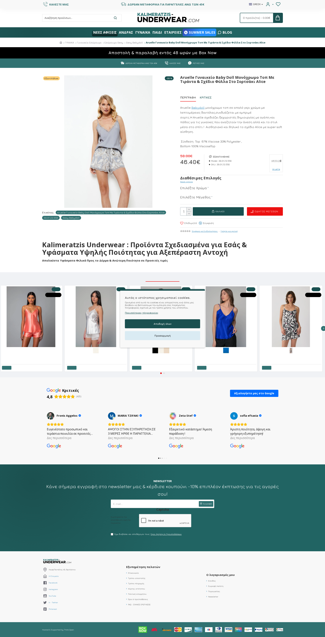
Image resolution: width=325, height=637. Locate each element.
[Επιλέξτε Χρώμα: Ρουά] (227, 350)
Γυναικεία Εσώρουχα (89, 42)
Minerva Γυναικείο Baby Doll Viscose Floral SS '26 (286, 356)
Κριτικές (206, 97)
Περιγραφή (188, 97)
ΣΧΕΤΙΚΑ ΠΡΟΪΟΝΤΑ (162, 277)
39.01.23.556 (51, 217)
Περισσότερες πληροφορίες (141, 313)
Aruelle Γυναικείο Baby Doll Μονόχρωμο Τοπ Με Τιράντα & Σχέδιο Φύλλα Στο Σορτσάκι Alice (111, 212)
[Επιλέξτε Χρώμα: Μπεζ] (168, 350)
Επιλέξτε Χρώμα (193, 188)
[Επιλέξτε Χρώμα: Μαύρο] (157, 350)
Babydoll (198, 107)
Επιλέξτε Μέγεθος (195, 197)
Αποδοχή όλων (163, 323)
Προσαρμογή (162, 335)
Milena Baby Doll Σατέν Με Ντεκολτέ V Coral (24, 350)
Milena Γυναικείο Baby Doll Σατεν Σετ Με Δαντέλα (91, 356)
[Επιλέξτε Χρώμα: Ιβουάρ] (97, 350)
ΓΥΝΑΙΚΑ (69, 42)
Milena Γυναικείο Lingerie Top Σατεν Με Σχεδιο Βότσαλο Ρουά (226, 356)
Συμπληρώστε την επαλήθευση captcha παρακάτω (121, 520)
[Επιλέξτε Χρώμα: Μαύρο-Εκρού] (292, 350)
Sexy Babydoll (134, 42)
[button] (161, 373)
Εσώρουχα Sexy (113, 42)
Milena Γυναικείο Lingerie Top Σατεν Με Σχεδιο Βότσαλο (159, 356)
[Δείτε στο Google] (50, 416)
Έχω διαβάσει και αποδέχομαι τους (148, 534)
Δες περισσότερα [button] (59, 438)
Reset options (186, 181)
